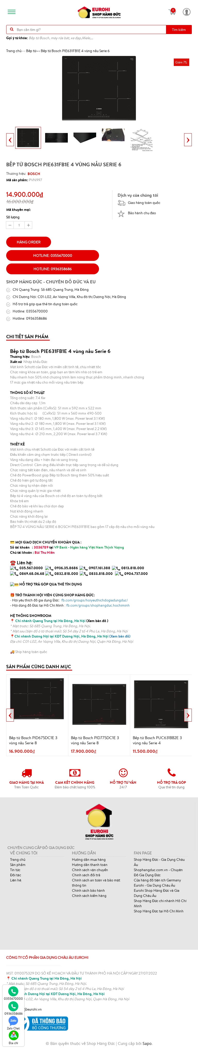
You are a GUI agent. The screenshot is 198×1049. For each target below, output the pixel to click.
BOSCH (34, 173)
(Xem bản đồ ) (61, 620)
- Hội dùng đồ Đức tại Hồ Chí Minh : (70, 605)
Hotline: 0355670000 (52, 255)
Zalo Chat (13, 1028)
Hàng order (28, 242)
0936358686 (13, 1013)
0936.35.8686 (66, 568)
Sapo (147, 1043)
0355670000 (13, 999)
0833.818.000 (101, 573)
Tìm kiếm (179, 29)
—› (33, 50)
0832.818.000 (66, 573)
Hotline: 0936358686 (53, 269)
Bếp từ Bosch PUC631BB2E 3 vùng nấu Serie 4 (157, 740)
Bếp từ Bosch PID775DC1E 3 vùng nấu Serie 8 (95, 740)
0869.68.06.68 (31, 573)
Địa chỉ (13, 1043)
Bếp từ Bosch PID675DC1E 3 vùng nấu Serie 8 (33, 740)
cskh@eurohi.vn (29, 1009)
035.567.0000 (31, 568)
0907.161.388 (100, 568)
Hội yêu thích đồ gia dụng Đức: (69, 600)
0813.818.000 (132, 568)
